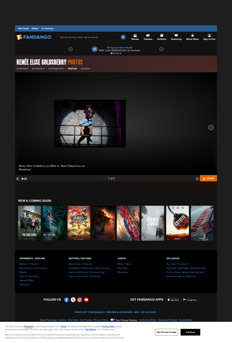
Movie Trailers (124, 264)
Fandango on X (73, 299)
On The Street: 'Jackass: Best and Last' (185, 272)
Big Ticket (122, 268)
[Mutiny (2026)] (202, 223)
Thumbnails (18, 179)
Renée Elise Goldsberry (41, 62)
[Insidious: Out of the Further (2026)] (54, 223)
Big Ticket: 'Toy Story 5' (178, 264)
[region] (116, 332)
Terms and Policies (167, 319)
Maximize (197, 179)
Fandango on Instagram (79, 299)
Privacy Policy (101, 319)
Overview (22, 68)
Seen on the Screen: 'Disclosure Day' (87, 272)
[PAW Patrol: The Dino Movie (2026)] (79, 223)
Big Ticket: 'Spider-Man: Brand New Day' (186, 268)
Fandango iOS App (173, 299)
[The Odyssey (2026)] (103, 223)
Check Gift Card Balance (89, 312)
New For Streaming (29, 276)
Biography (38, 68)
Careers (63, 319)
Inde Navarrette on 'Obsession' (182, 276)
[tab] (111, 53)
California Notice (147, 319)
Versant (28, 326)
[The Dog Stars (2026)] (29, 223)
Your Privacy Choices (126, 320)
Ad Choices (86, 319)
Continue (190, 332)
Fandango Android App (190, 299)
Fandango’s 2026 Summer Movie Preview (89, 268)
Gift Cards (23, 28)
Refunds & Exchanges (119, 312)
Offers (35, 28)
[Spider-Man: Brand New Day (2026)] (128, 223)
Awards (85, 68)
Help (136, 312)
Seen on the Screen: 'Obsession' (85, 276)
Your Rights (90, 329)
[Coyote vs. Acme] (177, 223)
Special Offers (26, 280)
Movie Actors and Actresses (33, 268)
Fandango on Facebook (66, 299)
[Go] (123, 37)
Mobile (23, 272)
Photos (72, 68)
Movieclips (123, 272)
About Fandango (48, 319)
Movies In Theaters (29, 264)
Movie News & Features (80, 264)
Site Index (73, 319)
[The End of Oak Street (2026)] (152, 223)
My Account (148, 312)
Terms (63, 326)
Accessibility (185, 319)
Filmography (56, 68)
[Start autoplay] (24, 178)
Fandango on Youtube (86, 299)
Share (210, 178)
